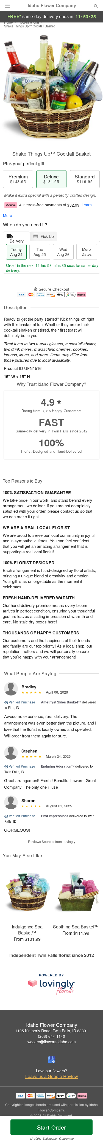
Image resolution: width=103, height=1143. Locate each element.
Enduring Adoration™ (57, 766)
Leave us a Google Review (51, 1076)
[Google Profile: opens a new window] (51, 1060)
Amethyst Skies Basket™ (61, 702)
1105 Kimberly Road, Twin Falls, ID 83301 (51, 1030)
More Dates (87, 252)
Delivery (17, 239)
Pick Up (47, 236)
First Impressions (54, 815)
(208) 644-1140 (51, 1036)
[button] (91, 1131)
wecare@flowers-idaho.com (51, 1041)
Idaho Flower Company (52, 5)
